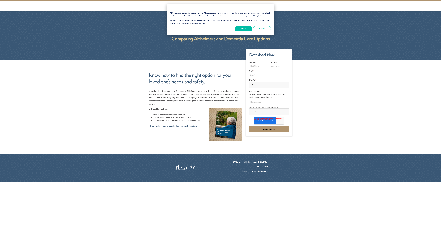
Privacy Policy (263, 171)
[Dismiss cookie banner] (270, 8)
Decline (262, 29)
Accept (243, 29)
